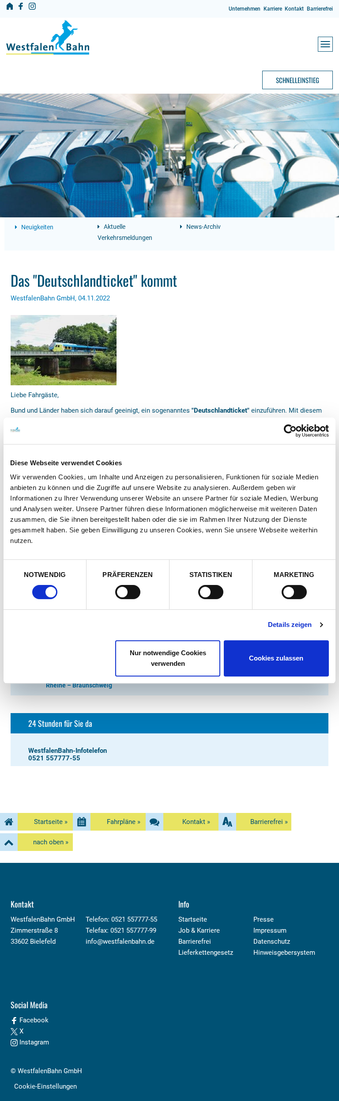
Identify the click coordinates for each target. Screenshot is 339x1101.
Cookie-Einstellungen (45, 1086)
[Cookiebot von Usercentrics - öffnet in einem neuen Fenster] (290, 430)
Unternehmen (244, 9)
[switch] (127, 592)
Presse (263, 919)
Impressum (269, 930)
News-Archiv (203, 226)
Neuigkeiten (36, 227)
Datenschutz (271, 941)
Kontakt (294, 9)
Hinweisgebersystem (284, 953)
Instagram (33, 1042)
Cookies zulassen (276, 658)
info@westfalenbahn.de (120, 941)
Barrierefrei (320, 9)
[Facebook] (20, 6)
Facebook (33, 1020)
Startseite (192, 919)
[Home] (9, 6)
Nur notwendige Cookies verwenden (168, 658)
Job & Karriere (199, 930)
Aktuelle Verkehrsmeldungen (125, 232)
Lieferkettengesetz (205, 953)
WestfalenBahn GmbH (50, 1071)
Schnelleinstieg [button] (297, 80)
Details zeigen (290, 624)
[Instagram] (32, 6)
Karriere (273, 9)
